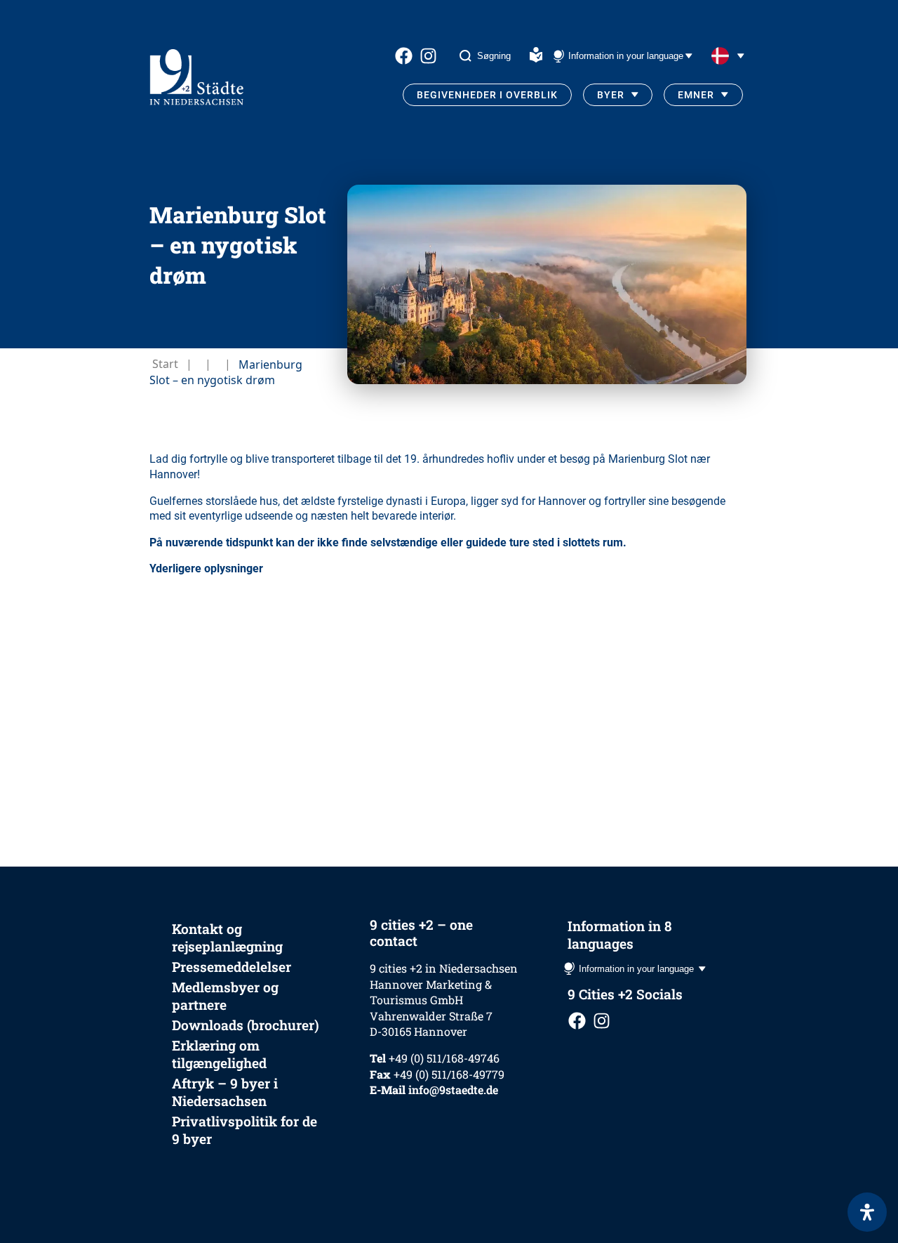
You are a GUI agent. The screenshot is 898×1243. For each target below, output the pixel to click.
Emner (696, 94)
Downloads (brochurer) (245, 1025)
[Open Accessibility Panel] (867, 1212)
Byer (610, 94)
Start (165, 363)
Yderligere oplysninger (206, 568)
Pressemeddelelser (231, 966)
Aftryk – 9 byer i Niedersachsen (225, 1092)
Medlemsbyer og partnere (225, 995)
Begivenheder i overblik (487, 94)
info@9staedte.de (453, 1089)
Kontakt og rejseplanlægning (227, 937)
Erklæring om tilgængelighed (219, 1054)
